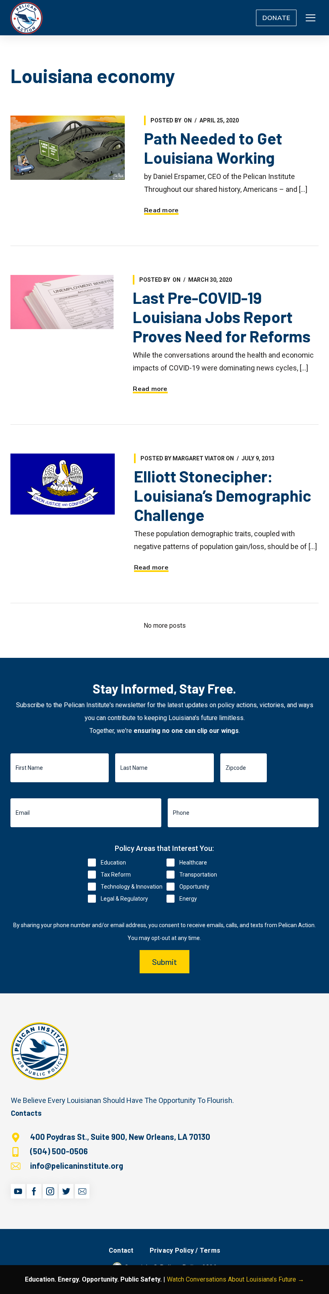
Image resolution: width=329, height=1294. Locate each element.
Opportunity (194, 886)
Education (113, 862)
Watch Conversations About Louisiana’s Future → (235, 1279)
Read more (161, 210)
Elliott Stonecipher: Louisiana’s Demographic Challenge (222, 495)
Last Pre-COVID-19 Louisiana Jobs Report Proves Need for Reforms (222, 317)
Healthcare (193, 862)
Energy (188, 898)
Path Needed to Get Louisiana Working (213, 147)
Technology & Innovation (131, 886)
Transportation (198, 874)
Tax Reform (116, 874)
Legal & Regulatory (124, 898)
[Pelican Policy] (26, 17)
